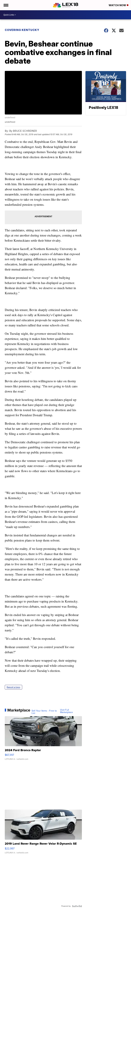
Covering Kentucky (22, 30)
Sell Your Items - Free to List (44, 712)
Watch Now (118, 5)
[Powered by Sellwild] (77, 906)
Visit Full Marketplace (66, 711)
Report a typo (13, 687)
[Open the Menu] (6, 5)
